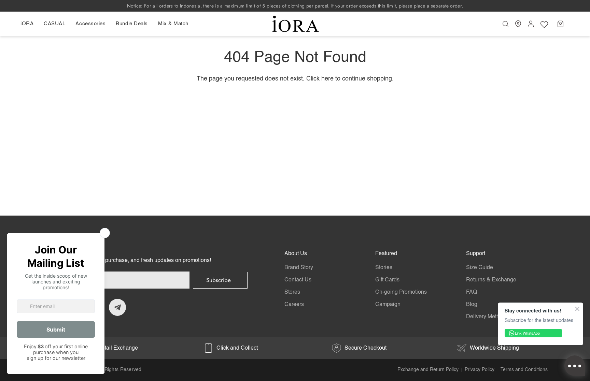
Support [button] (475, 254)
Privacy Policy (479, 369)
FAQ (471, 292)
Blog (471, 304)
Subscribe (218, 280)
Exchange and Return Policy (428, 369)
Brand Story (298, 267)
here (327, 79)
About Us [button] (295, 254)
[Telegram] (117, 307)
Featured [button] (386, 254)
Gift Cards (387, 280)
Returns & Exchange (491, 280)
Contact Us (297, 280)
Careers (294, 304)
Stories (383, 267)
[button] (29, 24)
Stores (292, 292)
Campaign (388, 304)
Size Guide (479, 267)
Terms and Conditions (524, 369)
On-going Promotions (401, 292)
